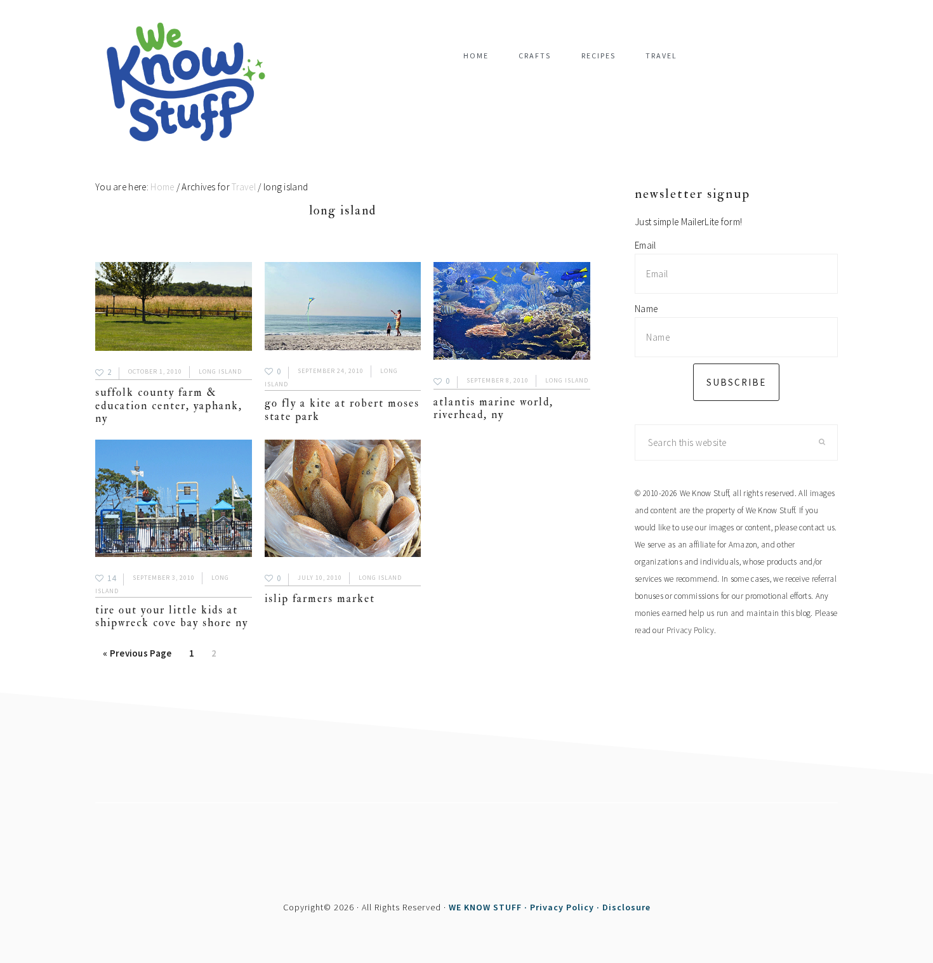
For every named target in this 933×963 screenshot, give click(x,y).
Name (646, 309)
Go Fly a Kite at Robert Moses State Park (342, 409)
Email (645, 245)
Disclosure (626, 907)
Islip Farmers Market (320, 598)
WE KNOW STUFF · (489, 907)
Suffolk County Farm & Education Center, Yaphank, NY (168, 405)
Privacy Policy (690, 630)
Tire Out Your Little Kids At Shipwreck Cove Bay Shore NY (171, 616)
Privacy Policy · (566, 907)
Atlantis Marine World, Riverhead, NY (493, 408)
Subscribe (736, 382)
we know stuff (190, 83)
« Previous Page (137, 657)
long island (220, 371)
